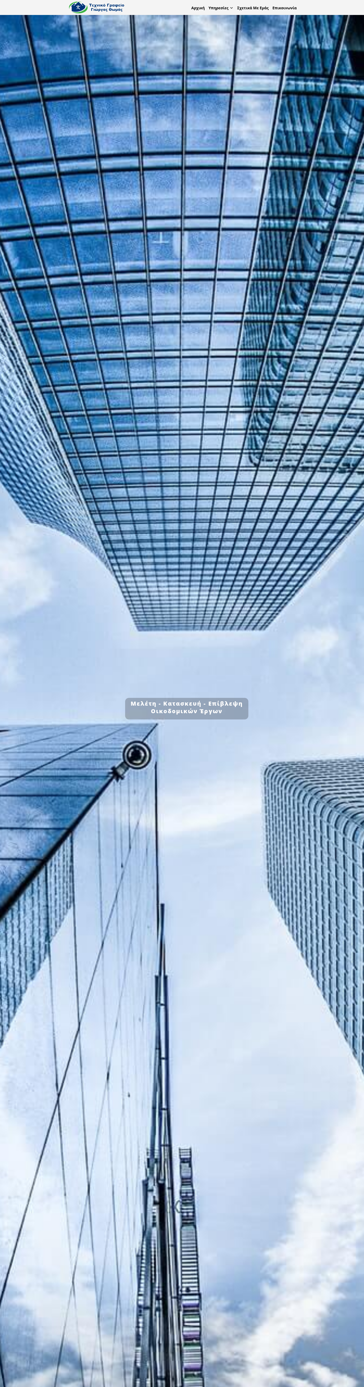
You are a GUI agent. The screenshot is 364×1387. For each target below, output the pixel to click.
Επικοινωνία (284, 7)
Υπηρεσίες (218, 7)
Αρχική (198, 7)
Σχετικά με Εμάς (253, 7)
